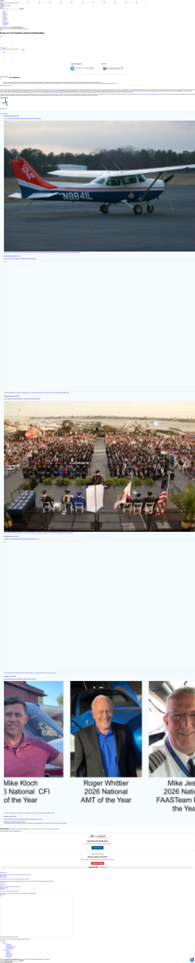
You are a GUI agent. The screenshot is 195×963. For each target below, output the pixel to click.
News (4, 28)
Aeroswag (8, 945)
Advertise (8, 952)
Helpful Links (6, 950)
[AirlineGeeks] (22, 3)
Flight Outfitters (9, 949)
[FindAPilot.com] (130, 3)
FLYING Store (9, 944)
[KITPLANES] (55, 3)
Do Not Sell (8, 957)
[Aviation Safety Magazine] (109, 3)
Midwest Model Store (11, 946)
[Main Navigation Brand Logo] (5, 5)
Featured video (3, 884)
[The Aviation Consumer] (87, 3)
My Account (8, 953)
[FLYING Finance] (119, 3)
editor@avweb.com (16, 831)
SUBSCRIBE (2, 941)
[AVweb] (5, 3)
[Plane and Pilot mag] (65, 3)
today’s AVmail (148, 89)
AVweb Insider (3, 872)
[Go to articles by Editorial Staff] (97, 41)
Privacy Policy (9, 956)
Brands (2, 0)
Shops (4, 943)
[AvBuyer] (44, 3)
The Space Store (10, 948)
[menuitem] (99, 11)
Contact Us (8, 951)
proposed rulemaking (52, 89)
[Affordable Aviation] (76, 3)
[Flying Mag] (14, 3)
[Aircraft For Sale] (33, 3)
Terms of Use (9, 954)
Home (1, 28)
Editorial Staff (3, 48)
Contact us (9, 85)
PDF (56, 94)
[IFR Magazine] (98, 3)
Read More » (2, 882)
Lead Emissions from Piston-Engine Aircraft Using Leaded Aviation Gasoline (146, 94)
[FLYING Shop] (141, 3)
